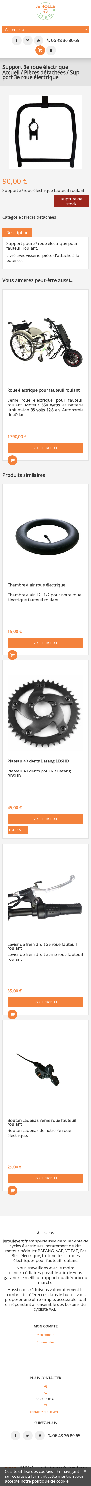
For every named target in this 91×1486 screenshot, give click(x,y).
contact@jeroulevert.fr (45, 1412)
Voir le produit (45, 448)
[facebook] (17, 40)
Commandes (45, 1342)
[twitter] (28, 40)
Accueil (11, 72)
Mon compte (51, 50)
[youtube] (38, 40)
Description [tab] (17, 232)
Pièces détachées (45, 72)
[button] (12, 460)
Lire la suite (17, 830)
